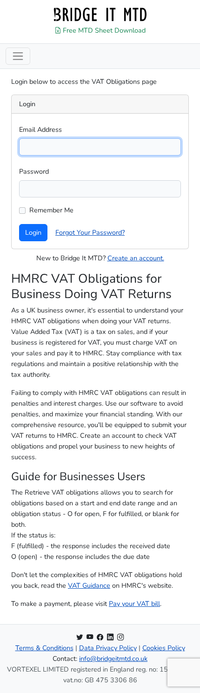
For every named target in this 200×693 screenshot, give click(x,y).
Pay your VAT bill (134, 603)
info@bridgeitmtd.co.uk (113, 658)
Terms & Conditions (44, 647)
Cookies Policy (163, 647)
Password (34, 171)
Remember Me (51, 210)
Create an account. (135, 258)
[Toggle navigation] (18, 56)
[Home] (100, 14)
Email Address (40, 129)
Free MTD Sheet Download (103, 30)
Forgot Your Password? (90, 232)
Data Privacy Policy (108, 647)
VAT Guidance (89, 585)
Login (33, 232)
